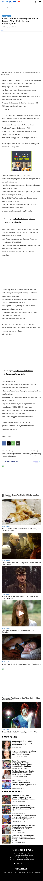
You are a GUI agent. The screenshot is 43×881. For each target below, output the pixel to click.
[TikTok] (21, 863)
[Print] (18, 443)
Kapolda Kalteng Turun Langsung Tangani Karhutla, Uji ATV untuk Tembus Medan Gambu (23, 808)
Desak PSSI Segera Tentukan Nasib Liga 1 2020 (32, 454)
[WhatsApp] (13, 443)
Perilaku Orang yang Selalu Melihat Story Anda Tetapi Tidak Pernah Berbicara (23, 772)
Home (4, 8)
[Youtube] (28, 863)
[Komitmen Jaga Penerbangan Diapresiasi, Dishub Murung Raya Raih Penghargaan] (6, 819)
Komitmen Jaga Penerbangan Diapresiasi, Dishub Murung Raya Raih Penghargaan (24, 817)
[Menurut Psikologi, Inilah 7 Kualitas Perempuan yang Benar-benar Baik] (6, 745)
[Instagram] (18, 863)
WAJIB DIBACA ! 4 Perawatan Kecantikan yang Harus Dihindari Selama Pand (11, 454)
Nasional (9, 8)
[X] (9, 443)
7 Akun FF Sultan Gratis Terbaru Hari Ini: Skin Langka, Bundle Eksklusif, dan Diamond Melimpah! (24, 783)
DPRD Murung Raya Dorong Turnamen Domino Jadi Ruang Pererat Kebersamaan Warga (23, 837)
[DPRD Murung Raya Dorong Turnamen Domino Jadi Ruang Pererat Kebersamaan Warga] (6, 839)
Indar (9, 437)
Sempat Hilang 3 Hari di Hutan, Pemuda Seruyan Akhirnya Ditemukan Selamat (23, 797)
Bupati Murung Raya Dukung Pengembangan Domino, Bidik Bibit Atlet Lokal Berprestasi (23, 828)
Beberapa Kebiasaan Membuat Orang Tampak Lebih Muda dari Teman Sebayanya (24, 753)
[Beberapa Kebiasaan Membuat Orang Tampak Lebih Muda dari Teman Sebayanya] (6, 755)
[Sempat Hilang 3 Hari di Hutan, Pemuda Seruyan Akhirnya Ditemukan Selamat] (6, 799)
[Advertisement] (21, 271)
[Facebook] (4, 443)
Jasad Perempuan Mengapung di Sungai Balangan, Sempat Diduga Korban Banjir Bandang (22, 763)
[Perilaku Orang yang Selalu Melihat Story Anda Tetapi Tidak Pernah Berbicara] (6, 774)
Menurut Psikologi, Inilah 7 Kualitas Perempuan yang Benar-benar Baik (22, 743)
